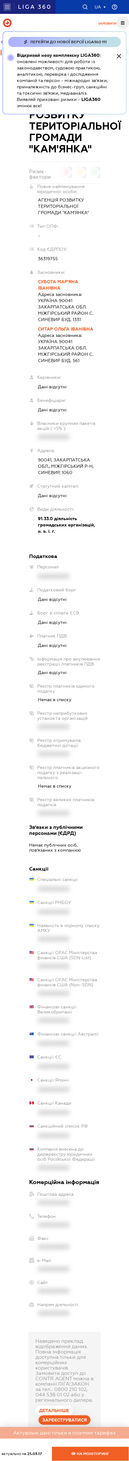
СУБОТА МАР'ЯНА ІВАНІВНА (58, 284)
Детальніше (54, 1410)
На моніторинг (92, 1454)
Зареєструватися (64, 1420)
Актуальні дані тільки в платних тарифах (64, 1432)
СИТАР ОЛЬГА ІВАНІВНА (65, 329)
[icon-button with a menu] (122, 22)
